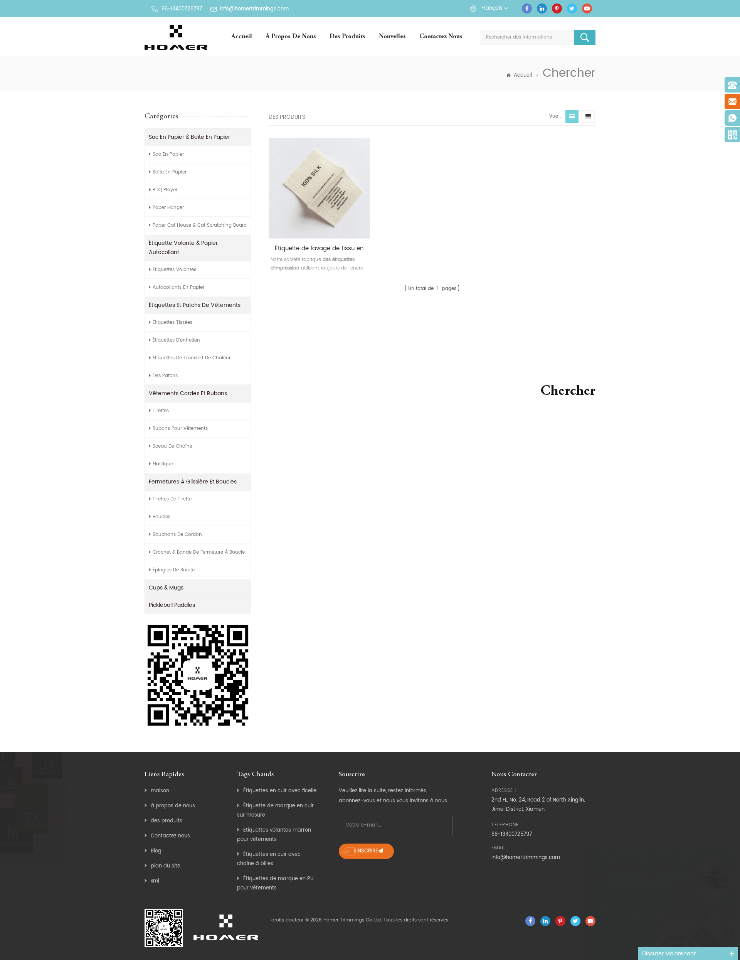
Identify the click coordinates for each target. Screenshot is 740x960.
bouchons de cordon (177, 534)
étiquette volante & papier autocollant (183, 248)
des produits (166, 821)
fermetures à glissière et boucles (193, 481)
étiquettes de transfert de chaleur (191, 358)
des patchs (165, 375)
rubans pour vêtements (180, 428)
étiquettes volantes (174, 269)
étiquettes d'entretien (176, 340)
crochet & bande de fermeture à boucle (199, 552)
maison (160, 791)
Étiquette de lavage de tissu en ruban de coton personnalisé (319, 248)
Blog (156, 851)
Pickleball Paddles (172, 605)
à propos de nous (291, 37)
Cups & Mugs (166, 587)
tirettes (161, 410)
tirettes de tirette (172, 499)
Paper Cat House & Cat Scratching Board (200, 225)
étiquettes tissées (172, 322)
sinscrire (365, 851)
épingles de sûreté (174, 570)
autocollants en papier (178, 287)
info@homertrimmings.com (254, 9)
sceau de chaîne (172, 446)
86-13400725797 (181, 9)
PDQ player (165, 190)
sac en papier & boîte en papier (189, 137)
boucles (161, 516)
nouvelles (392, 37)
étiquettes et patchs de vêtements (194, 305)
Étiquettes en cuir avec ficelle (279, 791)
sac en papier (168, 154)
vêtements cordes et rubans (188, 393)
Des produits (347, 37)
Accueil (241, 37)
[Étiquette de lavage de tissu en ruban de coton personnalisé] (319, 188)
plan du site (165, 866)
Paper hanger (168, 207)
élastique (163, 464)
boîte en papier (170, 172)
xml (155, 881)
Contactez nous (440, 37)
